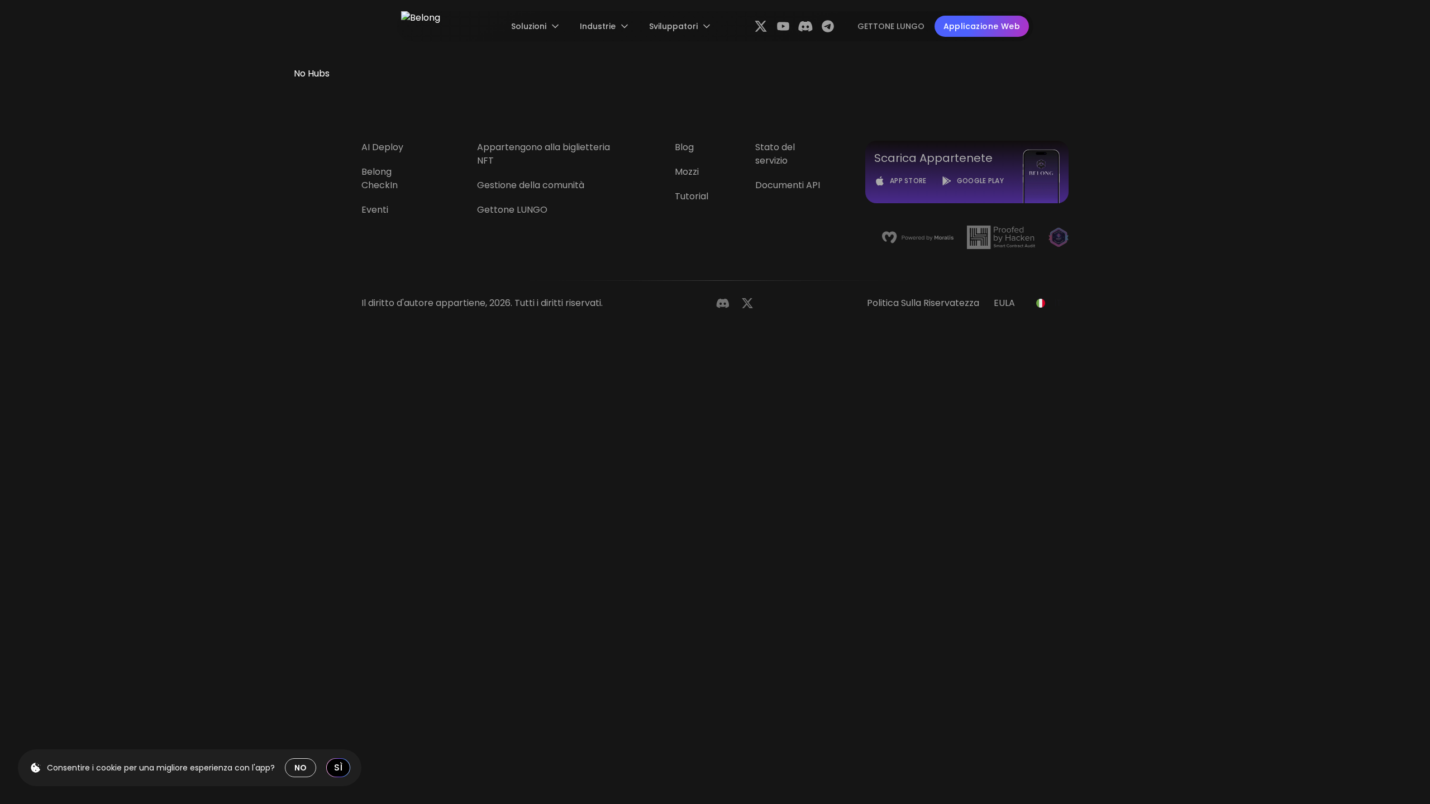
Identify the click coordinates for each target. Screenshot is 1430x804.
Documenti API (787, 185)
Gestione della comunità (530, 185)
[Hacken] (1001, 237)
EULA (1004, 302)
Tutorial (691, 196)
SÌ (338, 767)
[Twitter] (747, 303)
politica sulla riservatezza (923, 302)
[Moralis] (918, 237)
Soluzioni (528, 26)
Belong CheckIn (379, 178)
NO (300, 767)
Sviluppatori (673, 26)
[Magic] (1058, 237)
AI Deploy (382, 147)
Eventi (374, 209)
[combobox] (1049, 303)
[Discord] (723, 303)
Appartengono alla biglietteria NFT (543, 154)
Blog (684, 147)
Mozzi (687, 171)
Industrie (598, 26)
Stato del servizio (775, 154)
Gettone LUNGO (512, 209)
